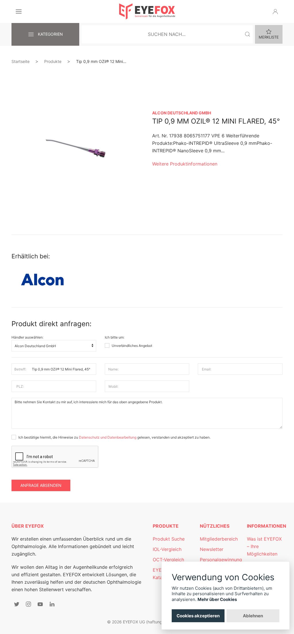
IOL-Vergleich (167, 549)
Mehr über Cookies (217, 599)
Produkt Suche (169, 539)
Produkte (52, 61)
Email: (206, 369)
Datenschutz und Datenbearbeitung (107, 437)
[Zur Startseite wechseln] (147, 11)
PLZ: (20, 386)
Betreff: (20, 369)
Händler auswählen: (27, 337)
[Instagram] (28, 604)
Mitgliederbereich (219, 539)
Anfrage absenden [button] (40, 485)
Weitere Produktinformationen (184, 164)
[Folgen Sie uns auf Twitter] (16, 604)
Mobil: (113, 386)
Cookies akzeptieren (198, 615)
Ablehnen (253, 615)
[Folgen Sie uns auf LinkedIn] (52, 604)
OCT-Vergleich (168, 559)
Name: (113, 369)
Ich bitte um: (114, 337)
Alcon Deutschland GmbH (181, 112)
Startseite (20, 61)
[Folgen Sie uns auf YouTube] (40, 604)
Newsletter (211, 549)
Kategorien (50, 34)
